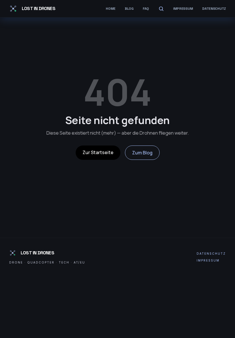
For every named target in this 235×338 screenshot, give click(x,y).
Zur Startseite (98, 152)
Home (110, 8)
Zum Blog (142, 153)
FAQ (146, 8)
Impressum (183, 8)
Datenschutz (214, 8)
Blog (129, 8)
